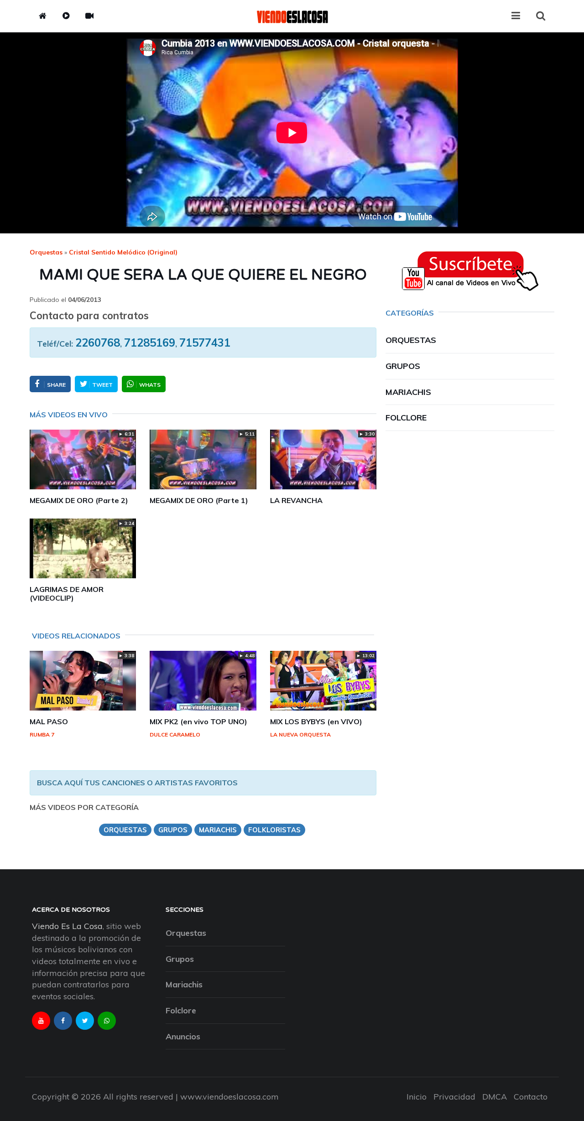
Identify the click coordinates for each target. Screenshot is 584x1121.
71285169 (149, 342)
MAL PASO (49, 721)
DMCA (494, 1096)
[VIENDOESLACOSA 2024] (292, 16)
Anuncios (183, 1036)
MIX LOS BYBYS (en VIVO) (316, 721)
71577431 (204, 342)
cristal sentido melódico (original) (123, 252)
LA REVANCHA (296, 500)
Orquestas (46, 252)
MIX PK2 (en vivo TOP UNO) (198, 721)
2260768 (97, 342)
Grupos (403, 366)
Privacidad (454, 1096)
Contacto (531, 1096)
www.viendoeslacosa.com (229, 1096)
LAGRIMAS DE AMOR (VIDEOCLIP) (67, 593)
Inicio (417, 1096)
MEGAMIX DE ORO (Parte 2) (79, 500)
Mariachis (408, 392)
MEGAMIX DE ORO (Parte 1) (199, 500)
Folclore (406, 417)
